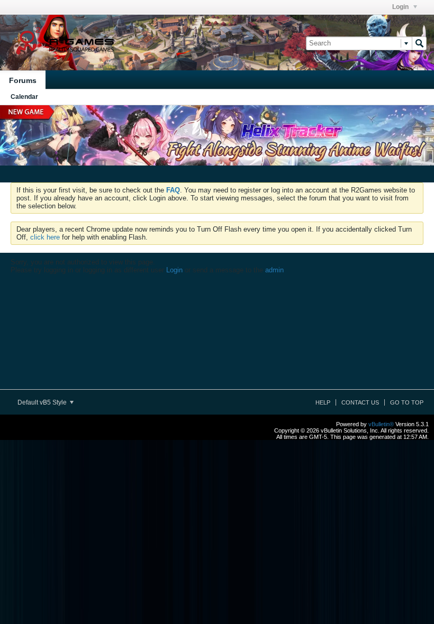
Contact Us (360, 402)
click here (45, 237)
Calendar (24, 96)
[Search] (419, 43)
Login (401, 7)
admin (274, 270)
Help (322, 402)
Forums (23, 80)
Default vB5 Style (42, 402)
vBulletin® (381, 424)
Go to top (406, 402)
